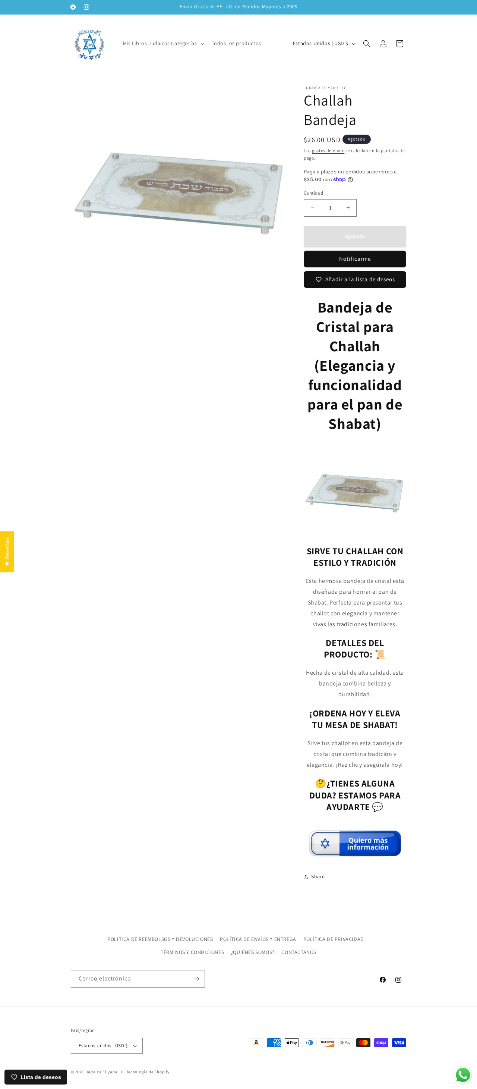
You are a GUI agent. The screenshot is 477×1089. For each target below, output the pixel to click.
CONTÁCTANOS (298, 952)
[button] (163, 43)
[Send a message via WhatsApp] (463, 1075)
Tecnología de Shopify (148, 1071)
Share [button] (318, 876)
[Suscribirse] (196, 979)
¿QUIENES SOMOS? (253, 952)
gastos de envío (328, 150)
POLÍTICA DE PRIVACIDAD (333, 939)
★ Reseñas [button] (7, 551)
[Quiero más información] (355, 853)
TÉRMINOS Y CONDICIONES (192, 952)
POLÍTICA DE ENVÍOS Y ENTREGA (258, 939)
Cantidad (313, 193)
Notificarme (355, 258)
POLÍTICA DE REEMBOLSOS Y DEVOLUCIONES (160, 939)
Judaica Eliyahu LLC (105, 1071)
